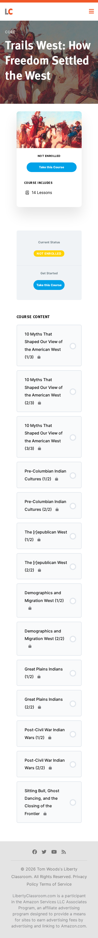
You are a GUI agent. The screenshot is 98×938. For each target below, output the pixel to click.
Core (10, 32)
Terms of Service (55, 884)
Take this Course (49, 285)
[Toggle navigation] (91, 11)
